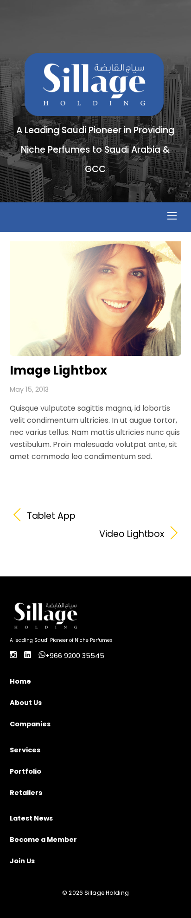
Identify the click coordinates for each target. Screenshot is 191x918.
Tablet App (51, 516)
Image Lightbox (58, 370)
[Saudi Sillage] (94, 111)
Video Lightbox (87, 534)
